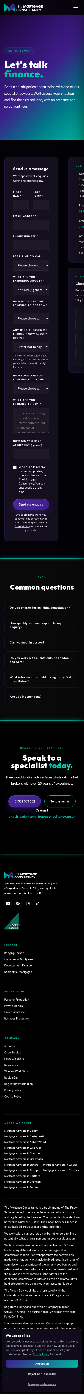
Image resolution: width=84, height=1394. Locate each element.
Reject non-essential (42, 1374)
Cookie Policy (12, 1096)
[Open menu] (76, 7)
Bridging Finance (14, 953)
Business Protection (17, 1018)
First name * (18, 193)
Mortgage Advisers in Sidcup (21, 1170)
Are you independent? (26, 697)
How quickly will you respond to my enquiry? (35, 625)
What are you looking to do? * (27, 401)
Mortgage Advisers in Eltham (21, 1164)
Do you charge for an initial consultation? (40, 608)
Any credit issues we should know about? (30, 333)
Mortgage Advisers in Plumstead (23, 1153)
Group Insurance (14, 1012)
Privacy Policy (22, 526)
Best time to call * (29, 256)
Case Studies (12, 1052)
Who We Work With (16, 1071)
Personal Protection (16, 999)
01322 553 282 (24, 801)
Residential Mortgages (18, 972)
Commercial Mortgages (18, 959)
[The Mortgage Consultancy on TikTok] (37, 903)
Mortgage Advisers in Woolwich (23, 1147)
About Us (10, 1046)
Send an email (60, 801)
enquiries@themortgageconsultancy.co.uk (42, 816)
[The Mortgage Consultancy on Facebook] (18, 903)
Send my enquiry (31, 504)
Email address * (26, 216)
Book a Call (11, 1077)
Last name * (38, 193)
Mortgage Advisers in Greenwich (23, 1159)
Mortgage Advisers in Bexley (21, 1131)
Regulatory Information (18, 1084)
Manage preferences (42, 1384)
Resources (11, 1065)
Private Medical (14, 1006)
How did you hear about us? (27, 442)
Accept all (42, 1363)
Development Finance (18, 965)
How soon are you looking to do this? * (31, 377)
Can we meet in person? (27, 642)
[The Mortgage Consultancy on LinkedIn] (8, 903)
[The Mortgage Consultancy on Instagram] (27, 903)
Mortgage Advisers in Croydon (22, 1181)
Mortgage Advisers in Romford (22, 1187)
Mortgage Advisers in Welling (60, 1164)
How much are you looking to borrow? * (30, 305)
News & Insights (14, 1059)
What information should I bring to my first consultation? (40, 679)
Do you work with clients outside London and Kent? (39, 660)
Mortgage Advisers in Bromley (61, 1170)
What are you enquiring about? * (29, 278)
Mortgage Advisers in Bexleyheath (24, 1136)
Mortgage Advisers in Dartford (22, 1176)
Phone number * (26, 236)
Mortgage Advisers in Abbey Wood (25, 1142)
